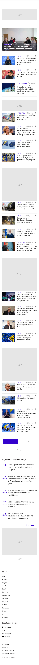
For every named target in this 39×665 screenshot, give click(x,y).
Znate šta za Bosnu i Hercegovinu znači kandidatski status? (24, 144)
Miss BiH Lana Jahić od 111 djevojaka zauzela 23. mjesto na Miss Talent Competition (20, 515)
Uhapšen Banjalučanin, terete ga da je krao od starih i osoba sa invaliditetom (22, 492)
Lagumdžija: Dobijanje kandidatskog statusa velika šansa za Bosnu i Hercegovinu (27, 311)
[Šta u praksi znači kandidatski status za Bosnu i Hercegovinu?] (8, 220)
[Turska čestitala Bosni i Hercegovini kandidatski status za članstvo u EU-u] (8, 206)
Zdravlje (5, 592)
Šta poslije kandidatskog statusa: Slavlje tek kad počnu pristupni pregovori (26, 157)
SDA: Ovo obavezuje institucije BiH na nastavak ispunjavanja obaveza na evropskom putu (26, 297)
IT (3, 614)
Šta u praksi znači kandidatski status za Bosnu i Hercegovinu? (24, 220)
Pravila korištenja (8, 650)
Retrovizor (5, 608)
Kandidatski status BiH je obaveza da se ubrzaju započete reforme (19, 47)
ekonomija (22, 83)
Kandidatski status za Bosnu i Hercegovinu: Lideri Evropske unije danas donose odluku (26, 428)
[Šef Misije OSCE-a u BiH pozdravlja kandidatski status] (8, 324)
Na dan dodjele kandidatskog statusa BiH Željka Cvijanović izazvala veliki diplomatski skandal (26, 131)
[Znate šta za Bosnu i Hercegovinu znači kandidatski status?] (8, 144)
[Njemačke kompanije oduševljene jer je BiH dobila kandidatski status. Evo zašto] (8, 88)
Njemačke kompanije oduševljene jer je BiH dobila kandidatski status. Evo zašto (26, 90)
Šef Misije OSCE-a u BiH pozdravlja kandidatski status (25, 324)
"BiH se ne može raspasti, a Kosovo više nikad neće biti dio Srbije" (27, 74)
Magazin (5, 601)
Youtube (7, 637)
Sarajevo (5, 598)
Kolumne (5, 617)
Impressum (6, 644)
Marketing (5, 647)
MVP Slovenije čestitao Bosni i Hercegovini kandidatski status (25, 338)
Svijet (4, 586)
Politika (4, 579)
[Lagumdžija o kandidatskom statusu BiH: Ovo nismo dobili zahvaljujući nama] (8, 413)
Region (4, 583)
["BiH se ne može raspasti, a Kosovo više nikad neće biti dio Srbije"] (8, 74)
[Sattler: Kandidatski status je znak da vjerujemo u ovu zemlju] (8, 387)
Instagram (7, 634)
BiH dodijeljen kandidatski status (26, 399)
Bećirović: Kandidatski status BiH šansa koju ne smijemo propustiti (26, 233)
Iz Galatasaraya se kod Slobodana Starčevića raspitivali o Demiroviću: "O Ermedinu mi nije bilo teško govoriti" (22, 480)
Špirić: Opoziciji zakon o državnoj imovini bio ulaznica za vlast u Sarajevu (21, 467)
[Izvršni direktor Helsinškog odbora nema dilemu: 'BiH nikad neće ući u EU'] (8, 117)
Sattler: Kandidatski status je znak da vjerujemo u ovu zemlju (26, 387)
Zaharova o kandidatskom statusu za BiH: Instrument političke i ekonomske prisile (26, 61)
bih (19, 56)
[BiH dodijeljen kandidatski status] (8, 400)
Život (4, 611)
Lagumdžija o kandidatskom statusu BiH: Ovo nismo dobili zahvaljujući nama (26, 414)
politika (7, 44)
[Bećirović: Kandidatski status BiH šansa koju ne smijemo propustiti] (8, 233)
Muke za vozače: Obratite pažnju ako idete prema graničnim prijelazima (21, 504)
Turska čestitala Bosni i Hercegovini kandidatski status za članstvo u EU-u (26, 207)
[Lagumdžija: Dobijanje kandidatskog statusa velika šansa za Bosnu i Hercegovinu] (8, 311)
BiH (3, 576)
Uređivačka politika (8, 653)
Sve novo (30, 525)
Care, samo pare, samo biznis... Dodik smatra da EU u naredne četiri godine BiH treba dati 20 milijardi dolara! (27, 247)
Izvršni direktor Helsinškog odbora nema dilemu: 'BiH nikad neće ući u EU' (26, 117)
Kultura (4, 605)
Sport (4, 589)
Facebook (7, 627)
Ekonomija (6, 595)
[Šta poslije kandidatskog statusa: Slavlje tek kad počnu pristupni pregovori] (8, 157)
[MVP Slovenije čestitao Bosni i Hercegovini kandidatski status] (8, 337)
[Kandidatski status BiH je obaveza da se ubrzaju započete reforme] (19, 39)
